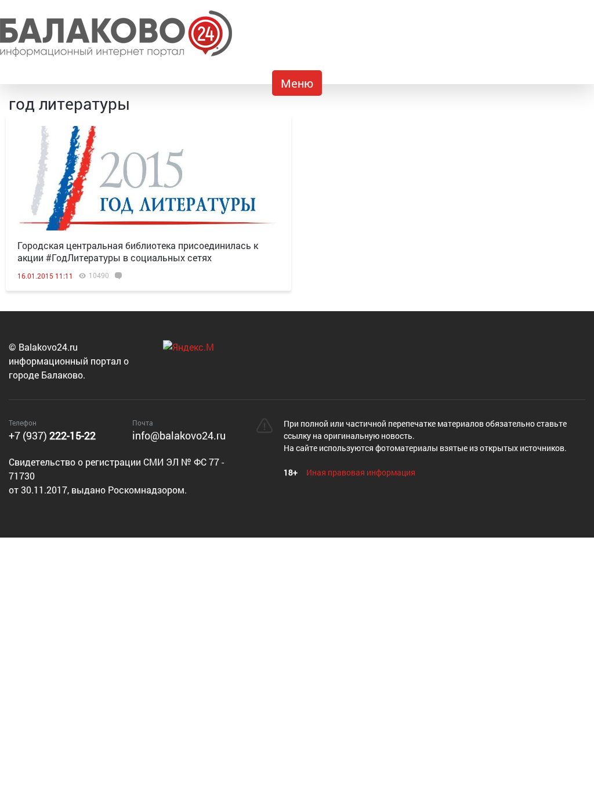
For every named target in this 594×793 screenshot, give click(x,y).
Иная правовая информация (360, 472)
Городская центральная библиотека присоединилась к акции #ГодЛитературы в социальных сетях (137, 251)
